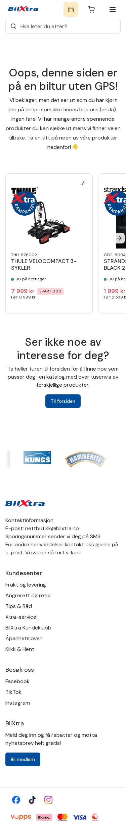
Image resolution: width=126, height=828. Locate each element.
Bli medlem (23, 759)
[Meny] (112, 9)
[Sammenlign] (83, 183)
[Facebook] (16, 799)
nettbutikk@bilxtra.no (52, 528)
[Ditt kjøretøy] (71, 9)
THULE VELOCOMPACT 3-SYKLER (43, 264)
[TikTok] (32, 799)
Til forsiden (63, 401)
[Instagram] (48, 799)
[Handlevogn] (91, 9)
